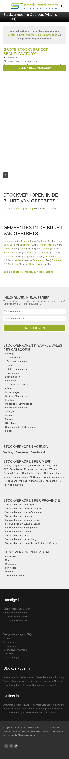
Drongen (9, 571)
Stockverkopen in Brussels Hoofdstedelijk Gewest (31, 543)
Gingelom (29, 256)
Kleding (9, 353)
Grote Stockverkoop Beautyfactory (26, 51)
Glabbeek (57, 260)
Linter (23, 248)
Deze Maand (38, 452)
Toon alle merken (13, 484)
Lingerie (11, 365)
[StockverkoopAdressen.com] (34, 6)
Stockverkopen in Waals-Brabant (22, 523)
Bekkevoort (51, 256)
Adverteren (9, 642)
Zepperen (37, 260)
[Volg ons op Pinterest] (16, 746)
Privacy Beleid (10, 646)
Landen (18, 260)
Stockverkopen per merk (27, 461)
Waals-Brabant (29, 681)
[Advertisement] (34, 124)
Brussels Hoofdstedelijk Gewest (39, 685)
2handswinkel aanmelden (16, 616)
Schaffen (8, 252)
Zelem (6, 248)
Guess (56, 465)
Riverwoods (30, 469)
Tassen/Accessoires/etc (17, 384)
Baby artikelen (12, 376)
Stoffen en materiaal (17, 369)
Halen (26, 241)
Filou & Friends (51, 477)
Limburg (59, 677)
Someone (34, 465)
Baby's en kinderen (17, 361)
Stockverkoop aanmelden (16, 608)
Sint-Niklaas (11, 567)
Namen (58, 681)
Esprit (59, 473)
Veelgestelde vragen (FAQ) (17, 634)
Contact (7, 638)
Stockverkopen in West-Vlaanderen (23, 512)
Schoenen (10, 380)
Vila (40, 480)
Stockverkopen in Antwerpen (20, 504)
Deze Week (22, 452)
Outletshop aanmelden (15, 612)
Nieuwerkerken (48, 244)
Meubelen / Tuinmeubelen (19, 403)
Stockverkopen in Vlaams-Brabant (23, 520)
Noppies (43, 469)
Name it (7, 477)
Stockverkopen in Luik (16, 535)
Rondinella (27, 473)
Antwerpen (10, 556)
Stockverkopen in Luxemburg (20, 539)
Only (63, 477)
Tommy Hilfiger (11, 465)
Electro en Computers (16, 407)
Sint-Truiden (43, 248)
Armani (33, 480)
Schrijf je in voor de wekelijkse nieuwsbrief (32, 34)
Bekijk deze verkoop (34, 67)
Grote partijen (12, 392)
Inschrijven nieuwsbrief (15, 620)
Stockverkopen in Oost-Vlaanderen (23, 508)
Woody (53, 469)
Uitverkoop (10, 423)
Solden (8, 430)
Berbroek (28, 252)
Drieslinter (25, 244)
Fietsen (9, 419)
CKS (5, 469)
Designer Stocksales (16, 396)
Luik (5, 685)
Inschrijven (34, 328)
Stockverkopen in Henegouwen (21, 527)
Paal (16, 264)
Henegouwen (46, 681)
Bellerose (49, 473)
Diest (47, 252)
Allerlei (8, 388)
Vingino (23, 480)
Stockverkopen (31, 500)
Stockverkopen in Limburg (19, 516)
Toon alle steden (14, 575)
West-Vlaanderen (45, 677)
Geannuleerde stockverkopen (20, 427)
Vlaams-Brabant (11, 681)
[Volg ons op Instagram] (11, 746)
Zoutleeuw (41, 241)
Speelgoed (10, 411)
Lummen (8, 256)
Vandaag (8, 452)
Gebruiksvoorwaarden (15, 649)
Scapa (39, 473)
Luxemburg (15, 685)
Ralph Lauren (21, 477)
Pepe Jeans (11, 480)
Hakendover (35, 264)
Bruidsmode (13, 373)
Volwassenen (14, 357)
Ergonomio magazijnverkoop (18, 208)
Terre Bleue (16, 469)
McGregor (35, 477)
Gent (7, 560)
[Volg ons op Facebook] (6, 746)
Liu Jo (24, 465)
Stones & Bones (11, 473)
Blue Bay (46, 465)
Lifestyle (9, 400)
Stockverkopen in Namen (18, 531)
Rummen (8, 241)
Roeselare (10, 564)
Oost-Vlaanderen (25, 677)
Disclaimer (8, 653)
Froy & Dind (50, 480)
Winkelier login (11, 657)
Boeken (9, 415)
